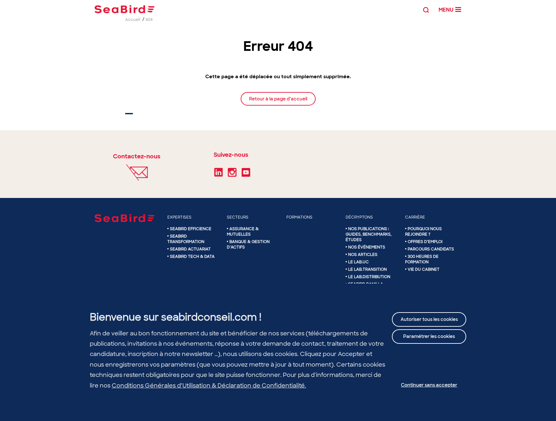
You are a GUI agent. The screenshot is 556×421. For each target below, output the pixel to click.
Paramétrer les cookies (429, 336)
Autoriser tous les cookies (429, 319)
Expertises (179, 217)
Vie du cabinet (424, 269)
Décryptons (359, 217)
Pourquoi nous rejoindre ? (423, 231)
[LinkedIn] (218, 174)
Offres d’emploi (425, 241)
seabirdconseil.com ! (211, 317)
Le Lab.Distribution (369, 276)
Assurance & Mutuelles (243, 231)
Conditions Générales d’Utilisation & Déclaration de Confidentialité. (209, 385)
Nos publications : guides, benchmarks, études (369, 234)
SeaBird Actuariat (190, 249)
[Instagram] (232, 174)
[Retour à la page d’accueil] (278, 105)
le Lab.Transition (367, 269)
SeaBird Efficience (190, 228)
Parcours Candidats (431, 249)
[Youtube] (246, 174)
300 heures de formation (422, 259)
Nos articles (362, 254)
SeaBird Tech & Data (192, 256)
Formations (299, 217)
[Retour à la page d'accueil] (124, 9)
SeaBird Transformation (185, 239)
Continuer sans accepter (429, 385)
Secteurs (237, 217)
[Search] (426, 9)
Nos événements (366, 247)
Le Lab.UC (358, 262)
